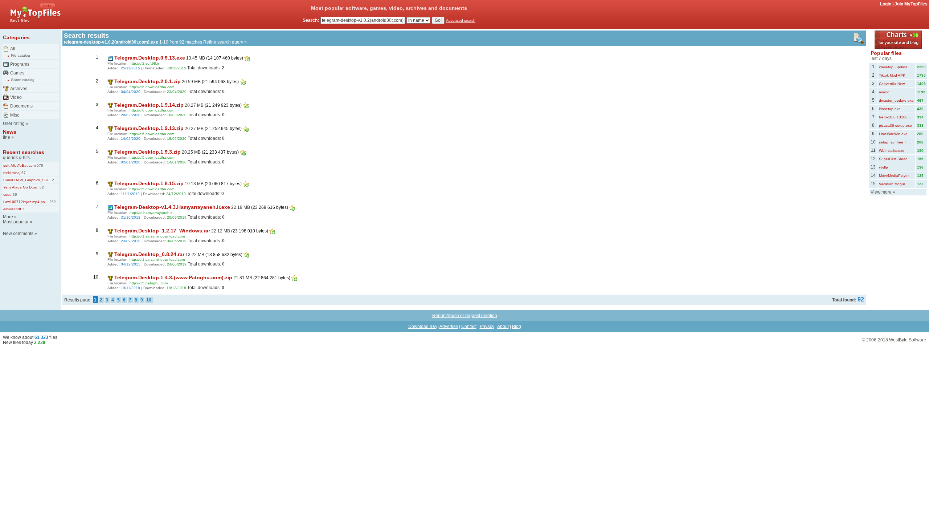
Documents (21, 106)
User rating (14, 123)
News (9, 132)
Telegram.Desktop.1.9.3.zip (147, 152)
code (7, 194)
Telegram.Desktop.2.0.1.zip (147, 81)
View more (881, 192)
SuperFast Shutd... (895, 159)
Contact (468, 326)
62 (41, 187)
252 (52, 202)
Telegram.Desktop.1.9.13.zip (149, 128)
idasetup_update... (895, 67)
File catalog (20, 55)
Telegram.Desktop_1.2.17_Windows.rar (162, 231)
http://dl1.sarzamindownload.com (157, 236)
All (12, 48)
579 (39, 165)
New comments (18, 233)
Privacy (487, 326)
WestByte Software (907, 339)
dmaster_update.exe (896, 100)
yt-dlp (883, 167)
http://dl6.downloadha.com (152, 87)
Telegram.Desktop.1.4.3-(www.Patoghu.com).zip (173, 277)
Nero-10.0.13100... (895, 117)
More (8, 216)
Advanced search (460, 21)
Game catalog (22, 80)
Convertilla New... (893, 84)
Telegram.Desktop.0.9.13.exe (149, 58)
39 (14, 194)
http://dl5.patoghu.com (149, 283)
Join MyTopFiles (911, 4)
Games (17, 73)
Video (16, 97)
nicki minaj (11, 173)
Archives (18, 88)
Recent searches (23, 152)
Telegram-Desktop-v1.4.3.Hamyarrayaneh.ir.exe (172, 207)
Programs (19, 64)
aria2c (884, 92)
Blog (516, 326)
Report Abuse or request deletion (464, 315)
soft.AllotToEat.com (19, 165)
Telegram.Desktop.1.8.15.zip (149, 183)
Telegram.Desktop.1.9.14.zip (149, 105)
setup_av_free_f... (894, 142)
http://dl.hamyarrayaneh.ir (151, 213)
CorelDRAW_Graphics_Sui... (27, 180)
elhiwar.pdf (12, 209)
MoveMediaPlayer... (895, 176)
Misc (14, 115)
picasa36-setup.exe (895, 125)
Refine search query (223, 42)
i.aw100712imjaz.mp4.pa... (25, 202)
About (503, 326)
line (6, 137)
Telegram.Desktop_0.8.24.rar (149, 254)
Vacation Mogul (892, 184)
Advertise (448, 326)
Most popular (16, 221)
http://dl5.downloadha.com (152, 157)
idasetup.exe (890, 109)
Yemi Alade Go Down (20, 187)
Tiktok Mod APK (892, 75)
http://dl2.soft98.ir (144, 63)
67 (23, 173)
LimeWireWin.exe (893, 134)
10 (148, 300)
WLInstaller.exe (891, 151)
